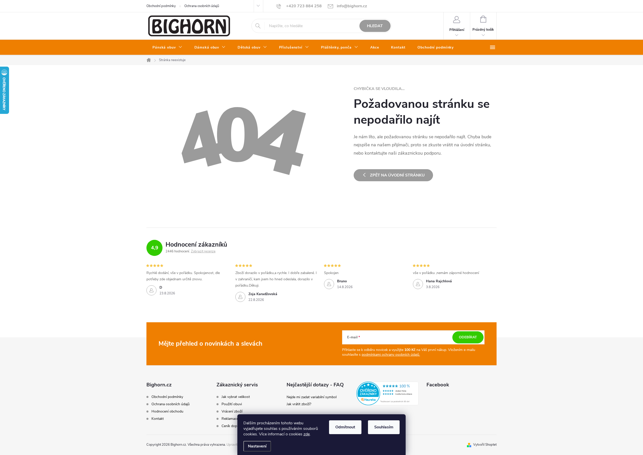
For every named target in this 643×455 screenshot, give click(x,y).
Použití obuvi (232, 404)
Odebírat (468, 337)
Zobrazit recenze (203, 251)
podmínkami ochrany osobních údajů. (391, 354)
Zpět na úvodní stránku (397, 175)
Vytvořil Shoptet (485, 444)
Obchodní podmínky (161, 6)
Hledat (375, 26)
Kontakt (157, 418)
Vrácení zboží (232, 412)
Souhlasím (383, 427)
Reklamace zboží (235, 419)
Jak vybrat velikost (236, 397)
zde (306, 434)
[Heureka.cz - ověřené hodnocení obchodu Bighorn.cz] (387, 393)
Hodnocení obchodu (167, 411)
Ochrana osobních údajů (201, 6)
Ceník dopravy (233, 426)
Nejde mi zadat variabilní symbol (312, 397)
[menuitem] (167, 47)
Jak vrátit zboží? (299, 404)
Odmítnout (345, 427)
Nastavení (257, 446)
